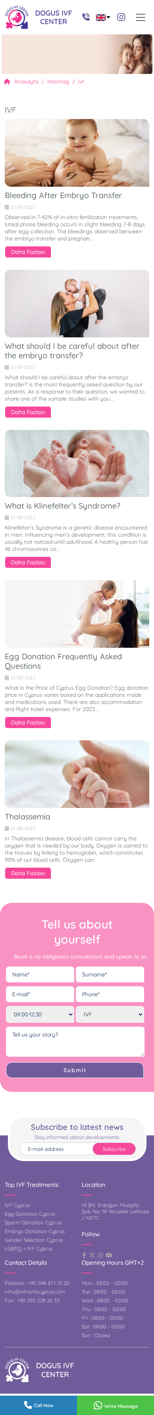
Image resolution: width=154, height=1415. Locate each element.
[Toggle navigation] (140, 17)
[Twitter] (92, 1255)
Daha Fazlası (28, 251)
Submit (75, 1070)
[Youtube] (109, 1255)
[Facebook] (84, 1255)
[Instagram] (121, 17)
